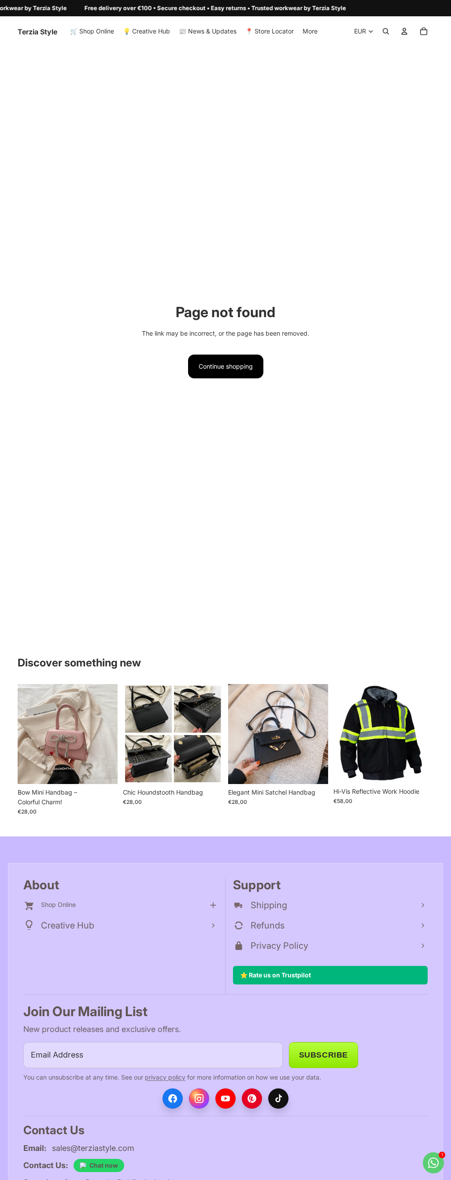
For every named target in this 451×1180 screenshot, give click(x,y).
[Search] (386, 31)
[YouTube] (225, 1098)
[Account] (404, 31)
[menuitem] (310, 31)
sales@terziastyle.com (93, 1148)
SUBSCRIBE (323, 1055)
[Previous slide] (27, 734)
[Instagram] (199, 1098)
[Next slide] (108, 734)
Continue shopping (226, 366)
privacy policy (165, 1077)
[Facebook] (173, 1098)
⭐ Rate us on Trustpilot (275, 975)
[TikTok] (278, 1098)
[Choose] (104, 770)
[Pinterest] (252, 1098)
